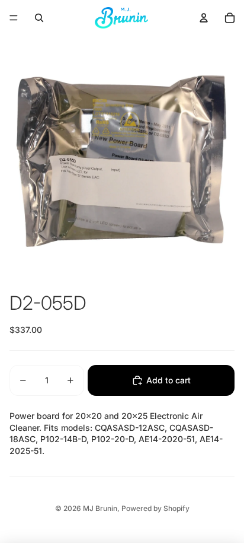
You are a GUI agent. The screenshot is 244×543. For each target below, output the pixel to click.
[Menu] (13, 17)
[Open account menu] (204, 18)
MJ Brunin (100, 508)
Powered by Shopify (155, 508)
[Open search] (39, 18)
